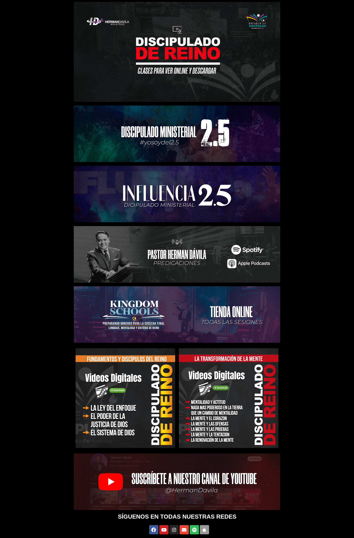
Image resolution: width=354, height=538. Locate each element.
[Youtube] (164, 529)
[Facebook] (153, 529)
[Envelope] (184, 529)
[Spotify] (194, 529)
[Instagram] (174, 529)
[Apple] (204, 529)
